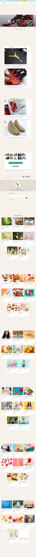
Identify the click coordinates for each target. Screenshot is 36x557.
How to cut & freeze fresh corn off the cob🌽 (6, 226)
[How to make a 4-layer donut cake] (18, 448)
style (10, 301)
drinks (15, 542)
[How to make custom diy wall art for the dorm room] (29, 293)
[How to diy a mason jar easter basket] (23, 420)
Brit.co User (19, 29)
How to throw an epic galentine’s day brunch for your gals (17, 298)
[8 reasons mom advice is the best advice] (29, 406)
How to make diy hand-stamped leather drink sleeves (28, 468)
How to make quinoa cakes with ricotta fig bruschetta (6, 354)
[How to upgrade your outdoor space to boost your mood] (12, 420)
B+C (15, 228)
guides (6, 15)
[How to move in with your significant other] (29, 519)
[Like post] (24, 29)
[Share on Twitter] (25, 176)
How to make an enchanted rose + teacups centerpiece (29, 283)
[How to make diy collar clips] (6, 293)
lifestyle (21, 301)
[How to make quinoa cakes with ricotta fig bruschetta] (6, 349)
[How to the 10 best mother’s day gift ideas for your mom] (6, 504)
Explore (3, 15)
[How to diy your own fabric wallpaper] (23, 307)
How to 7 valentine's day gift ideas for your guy (29, 509)
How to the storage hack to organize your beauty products (29, 397)
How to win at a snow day (6, 523)
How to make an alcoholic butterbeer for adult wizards (12, 538)
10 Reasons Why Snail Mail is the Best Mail (29, 226)
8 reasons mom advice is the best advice (29, 411)
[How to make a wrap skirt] (23, 364)
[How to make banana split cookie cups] (12, 307)
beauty (10, 343)
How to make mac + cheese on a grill (6, 396)
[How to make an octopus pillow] (12, 364)
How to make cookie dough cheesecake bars (6, 283)
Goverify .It (18, 188)
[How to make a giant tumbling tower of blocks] (18, 462)
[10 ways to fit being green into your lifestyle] (23, 250)
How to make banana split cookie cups (12, 312)
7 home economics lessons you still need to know (17, 340)
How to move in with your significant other (29, 524)
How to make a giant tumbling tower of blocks (17, 467)
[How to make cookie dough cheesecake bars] (6, 278)
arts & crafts (32, 230)
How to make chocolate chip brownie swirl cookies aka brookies (23, 539)
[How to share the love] (18, 519)
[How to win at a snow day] (6, 519)
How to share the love (16, 523)
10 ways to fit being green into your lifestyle (23, 255)
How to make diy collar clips (6, 297)
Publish (26, 197)
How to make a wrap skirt (23, 368)
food (10, 230)
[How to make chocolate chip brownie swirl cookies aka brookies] (23, 533)
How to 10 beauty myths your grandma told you (6, 340)
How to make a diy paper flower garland (6, 467)
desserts (21, 456)
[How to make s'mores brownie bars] (12, 477)
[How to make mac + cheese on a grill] (6, 391)
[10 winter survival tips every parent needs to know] (18, 236)
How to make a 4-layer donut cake (18, 453)
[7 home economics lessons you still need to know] (18, 335)
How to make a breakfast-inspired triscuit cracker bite (23, 482)
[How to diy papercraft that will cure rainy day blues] (18, 391)
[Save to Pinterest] (27, 176)
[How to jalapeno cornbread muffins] (29, 349)
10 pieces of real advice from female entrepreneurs (6, 453)
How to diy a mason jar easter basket (22, 425)
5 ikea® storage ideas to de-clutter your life (17, 411)
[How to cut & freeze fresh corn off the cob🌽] (6, 221)
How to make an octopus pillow (12, 369)
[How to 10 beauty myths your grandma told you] (6, 335)
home (27, 259)
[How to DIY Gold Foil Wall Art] (29, 236)
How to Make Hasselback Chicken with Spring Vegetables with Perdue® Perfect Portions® (17, 227)
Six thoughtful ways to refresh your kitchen (16, 354)
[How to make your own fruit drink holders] (12, 250)
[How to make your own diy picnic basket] (29, 448)
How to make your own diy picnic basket (29, 453)
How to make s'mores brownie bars (11, 482)
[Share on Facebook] (23, 176)
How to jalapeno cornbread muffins (29, 354)
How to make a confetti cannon (6, 241)
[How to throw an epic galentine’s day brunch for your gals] (18, 293)
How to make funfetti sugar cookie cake (29, 340)
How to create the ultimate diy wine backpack (17, 509)
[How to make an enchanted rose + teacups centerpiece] (29, 278)
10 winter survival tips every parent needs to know (17, 241)
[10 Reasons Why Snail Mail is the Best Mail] (29, 221)
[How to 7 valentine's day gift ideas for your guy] (29, 504)
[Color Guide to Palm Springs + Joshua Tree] (6, 406)
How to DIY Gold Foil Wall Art (29, 240)
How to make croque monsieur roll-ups (16, 283)
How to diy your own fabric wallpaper (23, 312)
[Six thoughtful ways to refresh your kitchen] (18, 349)
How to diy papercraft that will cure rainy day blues (17, 396)
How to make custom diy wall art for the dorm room (29, 298)
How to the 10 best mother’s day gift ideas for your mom (6, 509)
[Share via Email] (29, 176)
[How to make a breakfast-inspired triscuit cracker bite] (23, 477)
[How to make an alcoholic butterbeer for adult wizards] (12, 533)
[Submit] (30, 2)
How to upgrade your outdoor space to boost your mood (12, 426)
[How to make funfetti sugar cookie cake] (29, 335)
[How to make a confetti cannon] (6, 236)
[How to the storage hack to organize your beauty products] (29, 391)
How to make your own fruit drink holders (12, 255)
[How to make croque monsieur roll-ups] (18, 278)
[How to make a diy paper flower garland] (6, 462)
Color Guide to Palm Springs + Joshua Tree (6, 411)
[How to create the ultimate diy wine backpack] (18, 504)
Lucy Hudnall (5, 228)
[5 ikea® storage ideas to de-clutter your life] (18, 406)
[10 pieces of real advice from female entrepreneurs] (6, 448)
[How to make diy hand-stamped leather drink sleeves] (29, 462)
